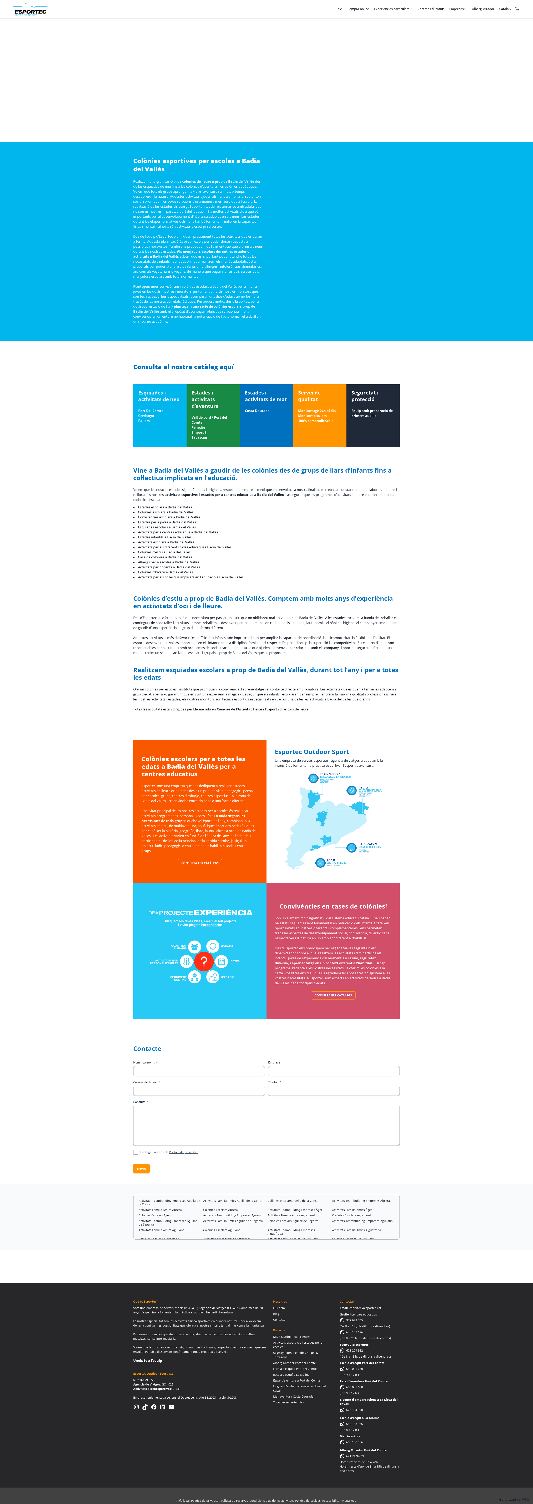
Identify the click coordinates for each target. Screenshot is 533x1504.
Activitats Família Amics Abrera (160, 1210)
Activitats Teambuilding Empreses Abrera (361, 1201)
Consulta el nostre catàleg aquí (183, 366)
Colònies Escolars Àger (154, 1215)
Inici (339, 9)
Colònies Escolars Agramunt (351, 1215)
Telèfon (274, 1082)
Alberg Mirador (483, 9)
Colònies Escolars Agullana (221, 1230)
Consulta (140, 1102)
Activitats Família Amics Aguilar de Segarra (233, 1221)
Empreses (456, 9)
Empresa (274, 1062)
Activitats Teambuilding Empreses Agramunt (234, 1215)
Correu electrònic (146, 1082)
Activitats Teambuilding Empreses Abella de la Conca (169, 1202)
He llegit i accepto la (169, 1152)
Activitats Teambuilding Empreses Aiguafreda (291, 1232)
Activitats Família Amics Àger (352, 1210)
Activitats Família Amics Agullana (161, 1230)
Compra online (358, 9)
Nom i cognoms (145, 1062)
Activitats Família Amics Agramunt (291, 1215)
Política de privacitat (183, 1152)
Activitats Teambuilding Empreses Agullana (362, 1221)
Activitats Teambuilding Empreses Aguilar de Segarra (168, 1222)
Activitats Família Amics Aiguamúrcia (293, 1239)
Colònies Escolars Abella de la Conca (293, 1201)
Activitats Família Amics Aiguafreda (356, 1230)
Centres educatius (431, 9)
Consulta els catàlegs (200, 863)
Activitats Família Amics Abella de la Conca (233, 1201)
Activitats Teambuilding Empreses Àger (295, 1210)
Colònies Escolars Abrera (220, 1210)
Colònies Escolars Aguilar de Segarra (293, 1221)
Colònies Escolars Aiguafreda (159, 1239)
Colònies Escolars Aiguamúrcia (353, 1239)
